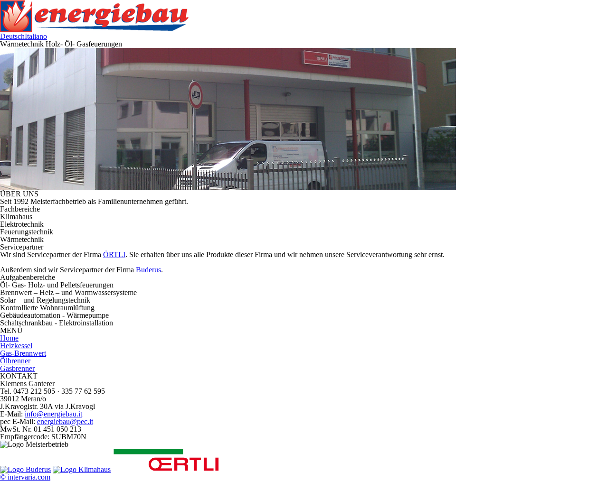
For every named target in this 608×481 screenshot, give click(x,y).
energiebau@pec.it (65, 421)
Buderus (148, 270)
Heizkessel (16, 346)
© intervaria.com (25, 477)
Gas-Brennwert (23, 353)
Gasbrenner (17, 368)
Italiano (36, 36)
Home (9, 338)
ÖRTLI (114, 254)
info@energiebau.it (53, 414)
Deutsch (12, 36)
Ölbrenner (15, 361)
